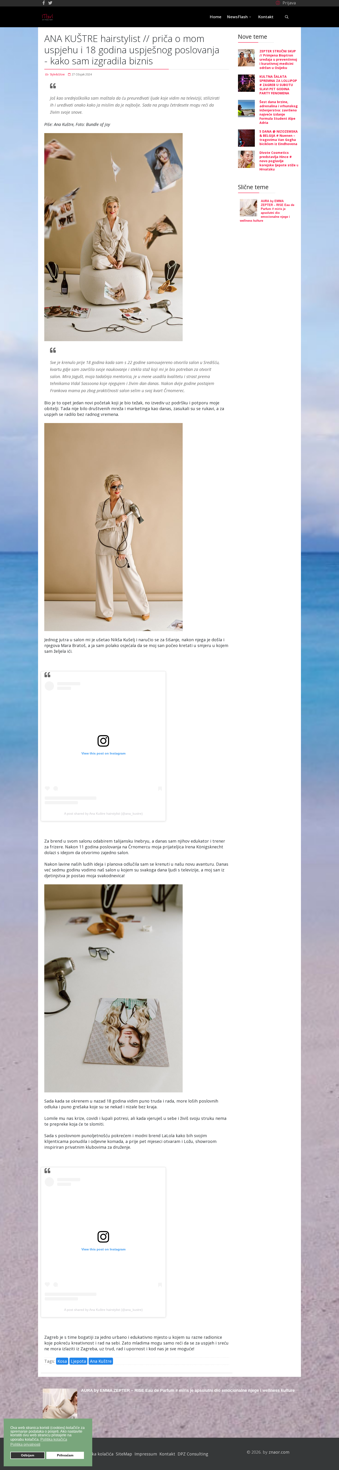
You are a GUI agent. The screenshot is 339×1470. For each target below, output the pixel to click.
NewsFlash (237, 16)
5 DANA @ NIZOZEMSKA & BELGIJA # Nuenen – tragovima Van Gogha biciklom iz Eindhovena (278, 137)
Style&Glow (57, 74)
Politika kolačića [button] (53, 1439)
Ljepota (78, 1361)
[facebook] (43, 3)
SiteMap (124, 1454)
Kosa (62, 1361)
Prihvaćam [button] (65, 1455)
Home (215, 16)
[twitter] (50, 3)
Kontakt (266, 16)
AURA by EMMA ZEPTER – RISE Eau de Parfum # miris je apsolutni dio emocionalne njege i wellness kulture (188, 1390)
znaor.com (279, 1452)
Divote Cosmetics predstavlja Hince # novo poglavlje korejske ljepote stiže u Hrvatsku (279, 160)
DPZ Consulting (193, 1454)
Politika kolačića (97, 1454)
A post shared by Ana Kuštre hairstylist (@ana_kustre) (103, 813)
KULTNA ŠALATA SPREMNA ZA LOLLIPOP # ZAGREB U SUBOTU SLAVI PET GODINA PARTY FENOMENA (278, 84)
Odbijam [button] (27, 1455)
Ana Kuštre (101, 1361)
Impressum (145, 1454)
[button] (285, 2)
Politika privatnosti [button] (25, 1444)
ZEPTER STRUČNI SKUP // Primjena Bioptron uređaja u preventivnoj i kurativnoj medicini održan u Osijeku (278, 59)
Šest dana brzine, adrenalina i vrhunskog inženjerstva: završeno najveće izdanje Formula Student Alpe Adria (278, 112)
